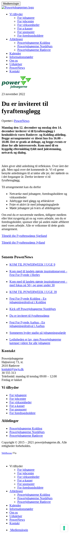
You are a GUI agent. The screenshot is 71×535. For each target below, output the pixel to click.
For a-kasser (25, 28)
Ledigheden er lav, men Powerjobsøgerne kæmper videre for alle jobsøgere (35, 341)
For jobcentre (25, 21)
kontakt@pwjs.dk (13, 369)
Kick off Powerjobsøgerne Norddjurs (32, 309)
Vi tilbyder (16, 14)
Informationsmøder (21, 57)
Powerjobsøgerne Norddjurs (34, 46)
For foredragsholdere (30, 35)
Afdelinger (16, 39)
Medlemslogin (11, 3)
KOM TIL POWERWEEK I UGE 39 (33, 292)
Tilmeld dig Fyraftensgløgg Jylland (23, 242)
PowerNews (17, 67)
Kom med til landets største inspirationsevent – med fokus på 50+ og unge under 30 (38, 283)
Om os (13, 60)
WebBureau (7, 453)
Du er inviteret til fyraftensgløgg (29, 315)
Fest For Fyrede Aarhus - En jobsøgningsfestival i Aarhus (27, 324)
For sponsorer (26, 32)
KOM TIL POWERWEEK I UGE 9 (32, 264)
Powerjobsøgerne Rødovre (34, 50)
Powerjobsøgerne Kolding (33, 42)
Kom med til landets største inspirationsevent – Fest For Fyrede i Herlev (38, 273)
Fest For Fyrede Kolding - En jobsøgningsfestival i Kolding (27, 300)
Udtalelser (15, 64)
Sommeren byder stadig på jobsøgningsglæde (37, 332)
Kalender (15, 53)
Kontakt (14, 71)
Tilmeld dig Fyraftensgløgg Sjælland (24, 235)
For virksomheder (28, 25)
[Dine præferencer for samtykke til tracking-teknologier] (64, 528)
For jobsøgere (26, 17)
